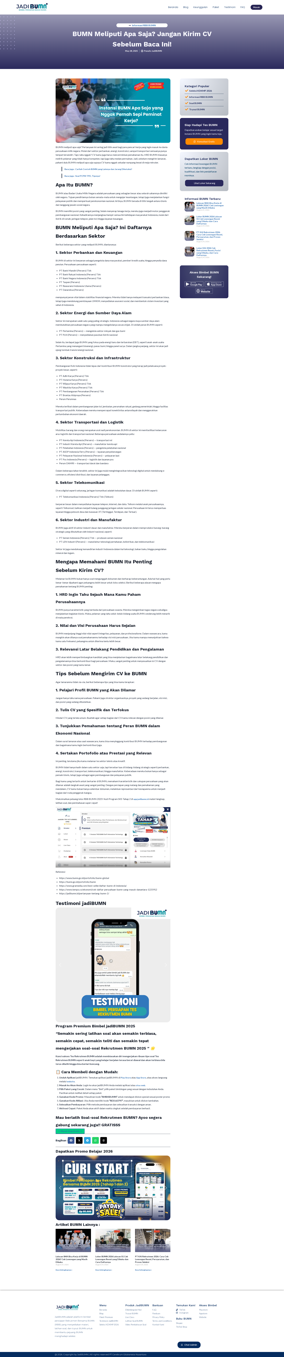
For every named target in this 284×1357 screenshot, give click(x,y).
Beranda (173, 7)
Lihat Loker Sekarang (204, 183)
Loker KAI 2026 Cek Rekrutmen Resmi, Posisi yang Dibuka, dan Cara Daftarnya (208, 251)
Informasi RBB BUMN (144, 25)
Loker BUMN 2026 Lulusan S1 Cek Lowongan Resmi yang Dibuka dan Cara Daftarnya (111, 1259)
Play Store (126, 1077)
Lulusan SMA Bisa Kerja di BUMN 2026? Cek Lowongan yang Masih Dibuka (72, 1259)
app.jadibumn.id (141, 799)
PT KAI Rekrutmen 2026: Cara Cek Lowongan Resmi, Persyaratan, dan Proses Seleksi (152, 1259)
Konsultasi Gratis (206, 141)
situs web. (141, 1085)
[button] (60, 965)
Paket (216, 7)
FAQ (243, 7)
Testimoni (229, 7)
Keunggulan (200, 7)
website (71, 1081)
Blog (185, 7)
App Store (141, 1077)
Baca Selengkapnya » (64, 1270)
